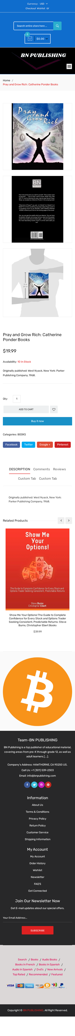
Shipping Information (37, 839)
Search (22, 959)
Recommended (38, 974)
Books (34, 959)
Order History (37, 863)
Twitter (28, 444)
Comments (41, 469)
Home (6, 80)
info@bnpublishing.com (41, 775)
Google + (44, 444)
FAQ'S (37, 884)
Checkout (31, 8)
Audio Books (49, 959)
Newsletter (37, 877)
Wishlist (41, 8)
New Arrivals (55, 969)
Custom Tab (27, 478)
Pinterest (62, 444)
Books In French (25, 964)
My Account (37, 856)
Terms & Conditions (37, 811)
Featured (56, 974)
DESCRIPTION (19, 469)
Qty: (5, 398)
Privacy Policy (37, 818)
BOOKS (22, 434)
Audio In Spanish (22, 969)
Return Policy (37, 825)
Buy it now (37, 421)
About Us (37, 805)
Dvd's (40, 969)
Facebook (11, 444)
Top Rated (19, 974)
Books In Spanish (49, 964)
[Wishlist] (54, 409)
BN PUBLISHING (33, 1010)
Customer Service (37, 832)
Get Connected (37, 890)
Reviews (59, 469)
